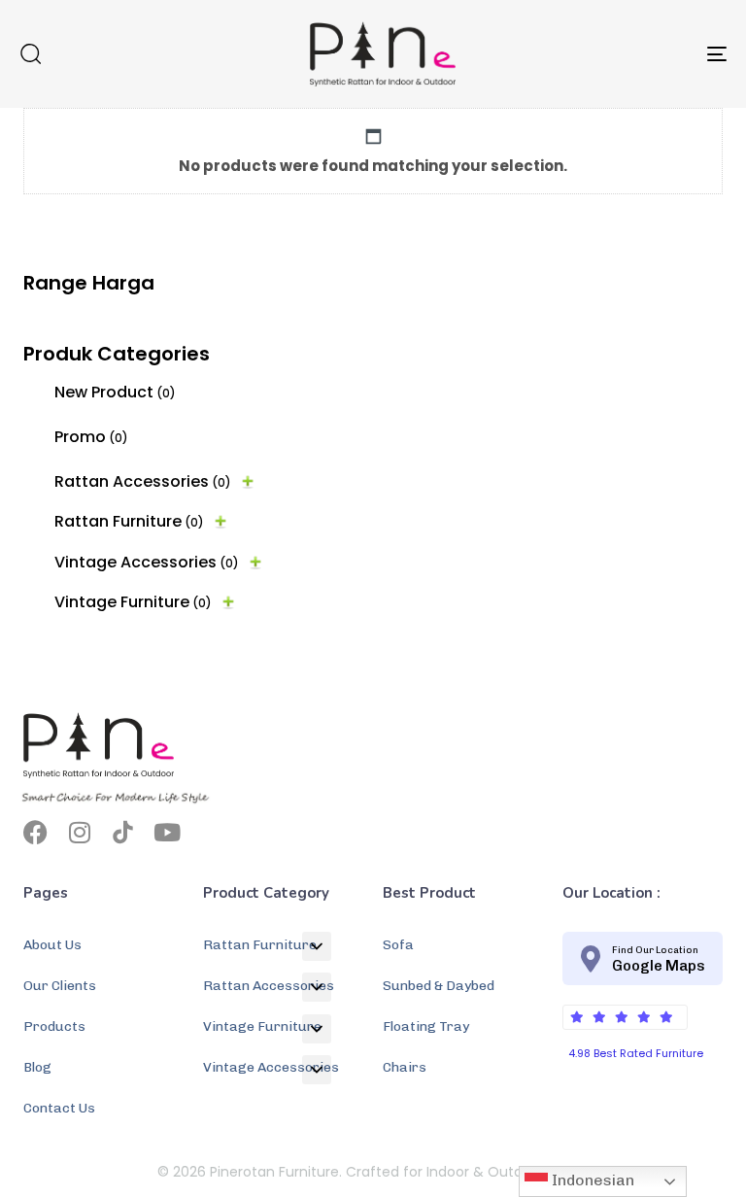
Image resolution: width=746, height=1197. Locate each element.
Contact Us (59, 1108)
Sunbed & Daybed (438, 985)
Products (54, 1026)
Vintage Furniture (133, 602)
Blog (37, 1067)
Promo (91, 437)
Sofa (398, 945)
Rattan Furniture (129, 521)
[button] (30, 53)
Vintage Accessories (146, 562)
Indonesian (591, 1180)
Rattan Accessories (142, 481)
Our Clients (59, 985)
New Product (115, 392)
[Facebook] (35, 832)
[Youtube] (166, 832)
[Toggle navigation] (609, 54)
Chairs (404, 1067)
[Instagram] (79, 832)
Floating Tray (426, 1026)
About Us (52, 945)
